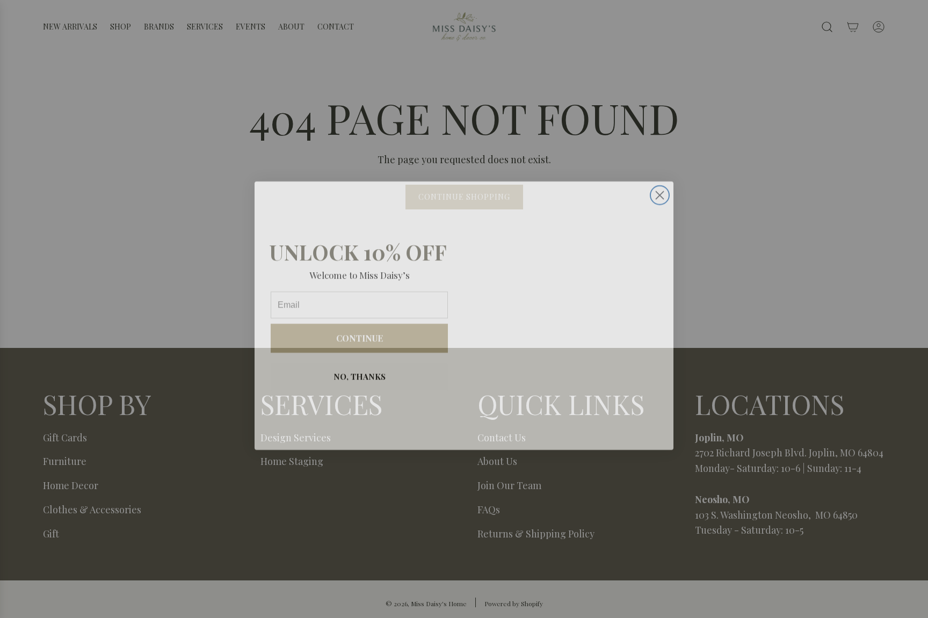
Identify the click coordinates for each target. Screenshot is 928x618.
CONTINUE (359, 331)
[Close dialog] (659, 188)
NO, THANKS (360, 370)
